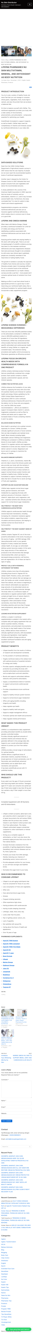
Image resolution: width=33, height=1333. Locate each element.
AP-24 (3, 1244)
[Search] (30, 1146)
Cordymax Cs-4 (8, 978)
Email (3, 1107)
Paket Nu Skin (5, 1295)
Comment (5, 1079)
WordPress (17, 1331)
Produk (3, 1306)
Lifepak (5, 959)
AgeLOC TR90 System (10, 940)
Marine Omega (8, 962)
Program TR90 (6, 1309)
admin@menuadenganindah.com (16, 1139)
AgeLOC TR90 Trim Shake (11, 947)
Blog (7, 60)
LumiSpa (4, 1276)
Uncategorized (6, 1322)
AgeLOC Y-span (8, 953)
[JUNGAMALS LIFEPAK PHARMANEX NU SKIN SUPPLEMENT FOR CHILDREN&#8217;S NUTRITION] (7, 1012)
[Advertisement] (16, 26)
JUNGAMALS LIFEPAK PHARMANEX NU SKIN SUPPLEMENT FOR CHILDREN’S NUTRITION (7, 1020)
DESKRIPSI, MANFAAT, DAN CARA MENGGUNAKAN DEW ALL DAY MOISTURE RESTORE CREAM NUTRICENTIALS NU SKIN (15, 1168)
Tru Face (4, 1319)
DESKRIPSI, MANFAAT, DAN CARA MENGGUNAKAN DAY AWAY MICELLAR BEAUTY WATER (14, 1182)
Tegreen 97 (7, 987)
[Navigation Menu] (30, 4)
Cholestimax (7, 984)
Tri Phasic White (6, 1317)
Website (3, 1113)
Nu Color (4, 1279)
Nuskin (28, 80)
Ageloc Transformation (8, 1242)
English (24, 80)
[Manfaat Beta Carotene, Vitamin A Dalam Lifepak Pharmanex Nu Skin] (22, 1012)
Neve (3, 1331)
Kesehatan (4, 1274)
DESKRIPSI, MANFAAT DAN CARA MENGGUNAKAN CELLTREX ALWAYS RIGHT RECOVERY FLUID (15, 1189)
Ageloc (3, 1239)
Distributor (4, 1260)
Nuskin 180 (4, 1284)
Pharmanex (4, 82)
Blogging (4, 1252)
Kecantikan (4, 1271)
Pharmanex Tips (6, 1301)
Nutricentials (5, 1290)
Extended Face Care (7, 1268)
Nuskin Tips (5, 1287)
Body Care (4, 1255)
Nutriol (3, 1293)
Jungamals (6, 971)
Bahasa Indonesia (6, 1247)
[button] (18, 1329)
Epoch (3, 1266)
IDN (30, 87)
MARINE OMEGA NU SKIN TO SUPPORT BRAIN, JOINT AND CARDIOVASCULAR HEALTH (6, 1041)
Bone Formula (7, 956)
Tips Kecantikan (6, 1314)
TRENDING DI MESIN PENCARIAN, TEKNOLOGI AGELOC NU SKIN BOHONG (15, 1213)
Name (3, 1100)
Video (3, 1325)
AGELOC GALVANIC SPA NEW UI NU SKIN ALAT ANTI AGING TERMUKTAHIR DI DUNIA (16, 1227)
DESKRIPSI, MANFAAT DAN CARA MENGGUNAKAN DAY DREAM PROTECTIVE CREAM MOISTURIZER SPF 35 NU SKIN (15, 1175)
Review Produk (6, 1311)
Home (2, 60)
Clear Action (5, 1258)
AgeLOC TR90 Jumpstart (11, 944)
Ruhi (2, 1206)
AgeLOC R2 (7, 950)
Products (10, 82)
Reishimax (6, 975)
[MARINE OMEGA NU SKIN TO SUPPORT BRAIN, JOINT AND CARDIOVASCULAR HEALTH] (7, 1032)
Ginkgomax (6, 981)
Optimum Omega (8, 965)
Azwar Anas (6, 80)
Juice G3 (6, 968)
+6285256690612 (15, 1135)
